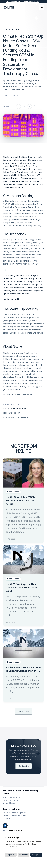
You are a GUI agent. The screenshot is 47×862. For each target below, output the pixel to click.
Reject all (11, 855)
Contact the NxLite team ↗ (15, 418)
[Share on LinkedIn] (18, 106)
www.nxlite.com (24, 394)
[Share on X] (13, 106)
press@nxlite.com (12, 413)
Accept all (36, 855)
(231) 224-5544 (16, 830)
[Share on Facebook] (24, 106)
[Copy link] (35, 106)
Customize (23, 855)
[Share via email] (29, 106)
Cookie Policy (10, 847)
